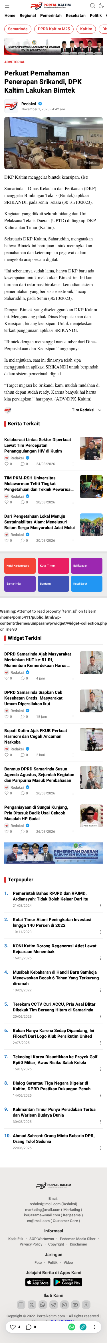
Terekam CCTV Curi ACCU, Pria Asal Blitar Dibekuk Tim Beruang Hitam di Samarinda (54, 1007)
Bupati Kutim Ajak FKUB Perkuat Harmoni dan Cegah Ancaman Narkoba (35, 736)
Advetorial (14, 62)
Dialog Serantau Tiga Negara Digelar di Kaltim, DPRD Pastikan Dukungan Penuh (51, 1086)
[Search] (92, 5)
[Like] (12, 1327)
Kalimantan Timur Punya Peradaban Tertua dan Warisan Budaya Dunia (54, 1112)
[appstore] (38, 1283)
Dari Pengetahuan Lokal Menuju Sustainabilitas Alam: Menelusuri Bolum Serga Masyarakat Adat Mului (39, 522)
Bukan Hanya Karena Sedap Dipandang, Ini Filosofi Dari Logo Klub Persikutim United (53, 1033)
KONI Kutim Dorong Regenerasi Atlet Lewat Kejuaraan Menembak (54, 949)
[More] (73, 464)
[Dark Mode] (101, 5)
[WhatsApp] (71, 1327)
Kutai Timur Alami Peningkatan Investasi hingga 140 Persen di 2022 (52, 922)
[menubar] (7, 5)
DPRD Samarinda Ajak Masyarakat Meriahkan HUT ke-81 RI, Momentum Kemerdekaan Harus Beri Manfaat (37, 659)
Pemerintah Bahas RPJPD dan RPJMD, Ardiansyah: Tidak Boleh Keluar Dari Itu (50, 896)
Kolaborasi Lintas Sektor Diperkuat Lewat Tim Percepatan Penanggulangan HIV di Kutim (37, 445)
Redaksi (28, 104)
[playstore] (67, 1283)
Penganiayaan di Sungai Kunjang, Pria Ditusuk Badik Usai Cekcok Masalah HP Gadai (36, 813)
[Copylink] (83, 1327)
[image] (91, 448)
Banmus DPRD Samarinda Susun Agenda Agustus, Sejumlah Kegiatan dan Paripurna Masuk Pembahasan (39, 774)
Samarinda (18, 29)
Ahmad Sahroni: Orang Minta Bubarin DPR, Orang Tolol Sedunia (54, 1138)
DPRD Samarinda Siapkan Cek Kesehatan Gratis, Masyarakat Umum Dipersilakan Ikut (33, 698)
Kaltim (86, 29)
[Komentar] (28, 1327)
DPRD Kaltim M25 (54, 29)
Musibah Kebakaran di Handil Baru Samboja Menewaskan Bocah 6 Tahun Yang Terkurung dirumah (56, 978)
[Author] (11, 106)
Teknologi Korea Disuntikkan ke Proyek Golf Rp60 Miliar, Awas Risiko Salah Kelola (55, 1059)
